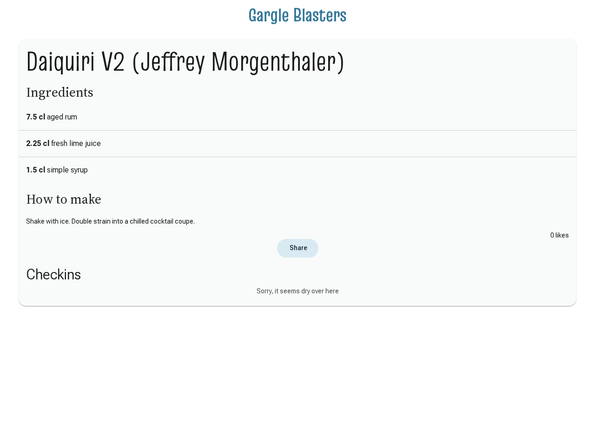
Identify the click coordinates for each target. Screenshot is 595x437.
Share (297, 248)
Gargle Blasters (297, 15)
